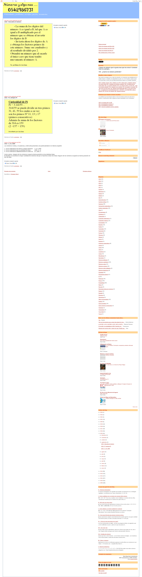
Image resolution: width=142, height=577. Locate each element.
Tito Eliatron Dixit (104, 382)
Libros (100, 249)
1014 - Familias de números (104, 534)
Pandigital (101, 272)
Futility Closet (103, 334)
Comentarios (103, 145)
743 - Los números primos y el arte (124, 85)
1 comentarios (16, 137)
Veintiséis (102, 378)
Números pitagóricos (103, 270)
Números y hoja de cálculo (107, 353)
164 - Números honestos (120, 91)
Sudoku (100, 301)
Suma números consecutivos (105, 305)
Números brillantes (103, 260)
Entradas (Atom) (15, 174)
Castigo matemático (103, 208)
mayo (102, 458)
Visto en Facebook (110, 130)
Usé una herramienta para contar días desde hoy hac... (112, 322)
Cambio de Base (102, 202)
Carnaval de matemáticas (105, 206)
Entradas (102, 143)
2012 (101, 475)
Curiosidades (102, 222)
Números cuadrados (103, 262)
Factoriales (101, 228)
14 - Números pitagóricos (103, 546)
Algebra (100, 195)
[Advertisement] (15, 85)
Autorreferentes (102, 199)
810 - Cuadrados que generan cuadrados (115, 84)
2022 (101, 417)
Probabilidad (101, 282)
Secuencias (101, 297)
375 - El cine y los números (108, 91)
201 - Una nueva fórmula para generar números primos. (110, 515)
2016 (100, 185)
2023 (101, 414)
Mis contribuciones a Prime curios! (107, 52)
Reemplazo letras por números (106, 289)
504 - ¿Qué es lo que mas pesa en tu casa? (107, 521)
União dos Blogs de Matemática (108, 397)
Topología (101, 307)
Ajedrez (100, 193)
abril (102, 461)
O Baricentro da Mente (105, 344)
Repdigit (100, 293)
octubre (103, 439)
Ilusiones (101, 241)
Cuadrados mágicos (103, 220)
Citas (100, 210)
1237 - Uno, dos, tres (102, 527)
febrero (103, 465)
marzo (103, 463)
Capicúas (101, 204)
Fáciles (100, 226)
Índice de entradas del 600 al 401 (106, 46)
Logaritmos (101, 251)
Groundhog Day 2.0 (104, 379)
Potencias (101, 278)
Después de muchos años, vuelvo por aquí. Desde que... (112, 328)
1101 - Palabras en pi (114, 82)
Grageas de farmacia (105, 119)
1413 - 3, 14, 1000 (9, 143)
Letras (100, 247)
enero (103, 468)
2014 (100, 181)
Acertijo (100, 189)
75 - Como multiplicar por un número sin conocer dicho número (112, 496)
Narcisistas (101, 258)
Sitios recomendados (103, 299)
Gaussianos (103, 339)
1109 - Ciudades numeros (104, 82)
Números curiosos (103, 266)
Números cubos (102, 264)
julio (102, 454)
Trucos (100, 313)
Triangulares (101, 309)
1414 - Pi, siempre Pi (10, 97)
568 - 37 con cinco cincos (130, 88)
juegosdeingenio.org (105, 373)
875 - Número (122, 82)
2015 (100, 183)
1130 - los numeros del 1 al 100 (105, 102)
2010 (101, 480)
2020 (101, 421)
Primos (100, 280)
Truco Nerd (101, 311)
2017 (100, 187)
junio (102, 456)
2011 (101, 478)
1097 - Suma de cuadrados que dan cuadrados (109, 106)
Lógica (100, 253)
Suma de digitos (102, 303)
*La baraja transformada (105, 374)
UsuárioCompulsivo (133, 559)
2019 (101, 424)
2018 (101, 426)
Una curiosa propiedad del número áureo (108, 340)
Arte (100, 197)
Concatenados (102, 212)
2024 (101, 412)
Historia (100, 237)
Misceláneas (101, 255)
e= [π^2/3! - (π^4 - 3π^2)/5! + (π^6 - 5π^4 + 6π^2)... (111, 324)
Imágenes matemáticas (104, 243)
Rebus (100, 284)
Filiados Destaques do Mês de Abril (113, 398)
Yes (99, 320)
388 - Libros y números (102, 540)
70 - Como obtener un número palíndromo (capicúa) (109, 508)
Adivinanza (101, 191)
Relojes (100, 291)
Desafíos (101, 224)
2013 (100, 179)
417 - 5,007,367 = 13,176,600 (123, 89)
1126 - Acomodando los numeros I (106, 105)
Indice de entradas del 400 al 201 (106, 48)
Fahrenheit (101, 231)
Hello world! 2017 (103, 393)
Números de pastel (110, 355)
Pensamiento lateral (103, 274)
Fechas (100, 233)
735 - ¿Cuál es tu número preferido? (110, 72)
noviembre (104, 437)
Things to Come (103, 335)
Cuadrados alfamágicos (104, 218)
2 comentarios (16, 70)
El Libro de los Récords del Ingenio (109, 392)
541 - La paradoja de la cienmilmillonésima (108, 89)
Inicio (49, 171)
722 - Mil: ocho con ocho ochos (104, 502)
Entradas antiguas (87, 171)
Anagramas (103, 129)
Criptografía (101, 216)
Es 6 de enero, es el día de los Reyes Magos (115, 364)
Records (101, 287)
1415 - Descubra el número (12, 22)
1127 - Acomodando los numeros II (106, 104)
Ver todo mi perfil (102, 573)
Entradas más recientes (9, 171)
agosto (103, 451)
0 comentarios (16, 166)
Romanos (101, 295)
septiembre (104, 442)
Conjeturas (101, 214)
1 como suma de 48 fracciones (112, 120)
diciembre (103, 435)
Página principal (102, 44)
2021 (101, 419)
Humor (100, 239)
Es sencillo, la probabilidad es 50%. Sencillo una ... (110, 326)
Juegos (100, 245)
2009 (101, 482)
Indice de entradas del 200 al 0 (106, 50)
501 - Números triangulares (103, 489)
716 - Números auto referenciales (117, 88)
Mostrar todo (135, 406)
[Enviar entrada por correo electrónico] (20, 70)
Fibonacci (101, 235)
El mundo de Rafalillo (105, 363)
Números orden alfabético (105, 268)
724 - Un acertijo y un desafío (129, 87)
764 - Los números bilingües (111, 85)
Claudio (102, 570)
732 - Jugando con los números (115, 87)
